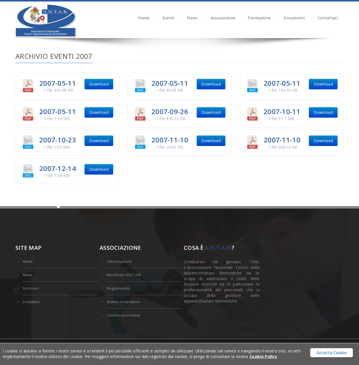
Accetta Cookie (331, 353)
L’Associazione (119, 261)
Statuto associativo (123, 301)
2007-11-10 (169, 139)
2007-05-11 (57, 83)
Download (99, 84)
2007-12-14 (57, 168)
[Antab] (46, 21)
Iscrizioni (30, 288)
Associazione (223, 18)
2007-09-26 (169, 111)
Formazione (259, 18)
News (192, 18)
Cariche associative (124, 315)
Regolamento (118, 288)
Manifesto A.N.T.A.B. (124, 274)
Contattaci (327, 18)
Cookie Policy (263, 356)
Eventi (168, 18)
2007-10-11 (282, 111)
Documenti (294, 18)
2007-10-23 (57, 139)
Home (143, 18)
